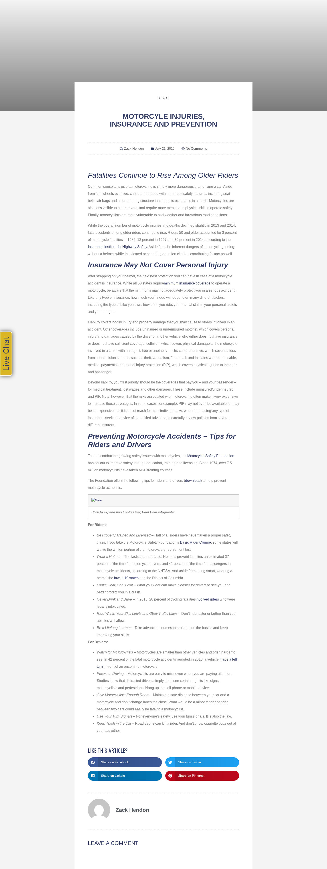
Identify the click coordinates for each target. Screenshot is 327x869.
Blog (163, 98)
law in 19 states (126, 578)
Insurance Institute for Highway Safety (117, 247)
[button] (125, 762)
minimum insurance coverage (187, 283)
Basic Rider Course (195, 542)
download (193, 480)
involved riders (207, 599)
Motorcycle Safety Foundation (210, 456)
